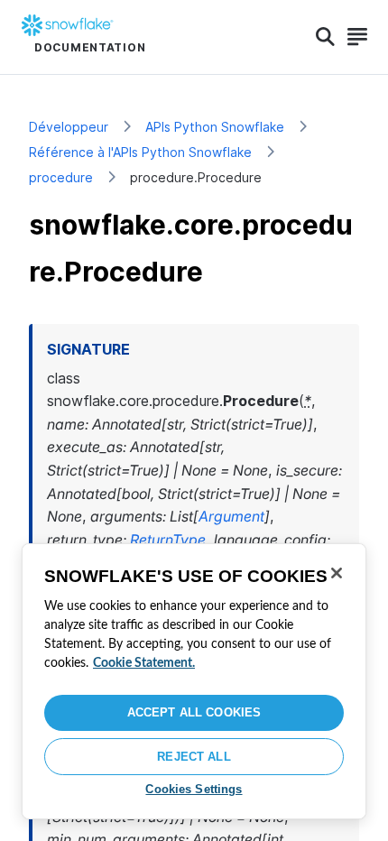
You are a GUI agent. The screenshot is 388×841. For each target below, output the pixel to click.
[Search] (325, 37)
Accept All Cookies (194, 712)
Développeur (68, 126)
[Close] (336, 573)
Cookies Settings (193, 789)
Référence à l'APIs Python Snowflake (140, 152)
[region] (194, 681)
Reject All (193, 756)
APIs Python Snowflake (214, 126)
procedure (61, 177)
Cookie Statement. (144, 663)
